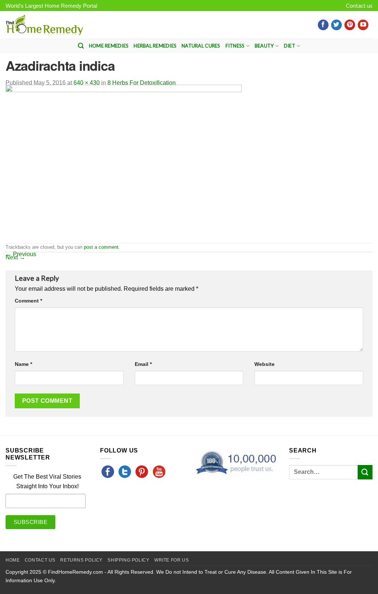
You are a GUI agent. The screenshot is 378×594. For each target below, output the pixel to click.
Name (23, 364)
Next (15, 257)
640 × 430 (86, 83)
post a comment (101, 247)
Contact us (359, 5)
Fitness (235, 46)
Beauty (264, 46)
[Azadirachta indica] (124, 163)
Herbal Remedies (155, 46)
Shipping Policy (128, 560)
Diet (289, 46)
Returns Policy (81, 560)
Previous (21, 254)
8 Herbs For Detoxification (141, 83)
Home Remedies (108, 46)
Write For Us (171, 560)
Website (264, 364)
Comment (28, 301)
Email (143, 364)
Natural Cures (201, 46)
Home (13, 560)
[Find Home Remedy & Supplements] (44, 25)
